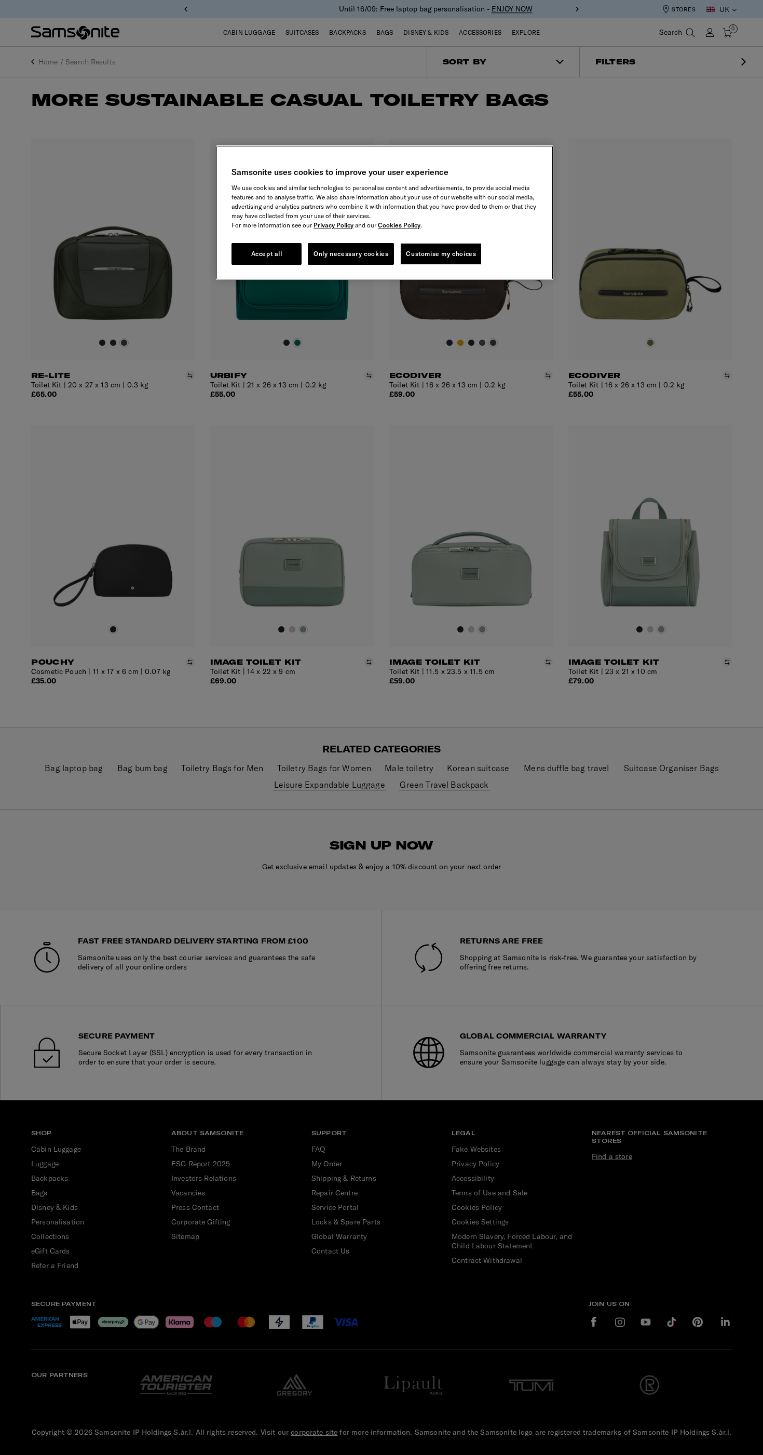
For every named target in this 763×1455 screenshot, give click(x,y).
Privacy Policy (333, 225)
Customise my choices (441, 254)
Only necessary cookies (351, 254)
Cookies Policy (399, 225)
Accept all (266, 254)
